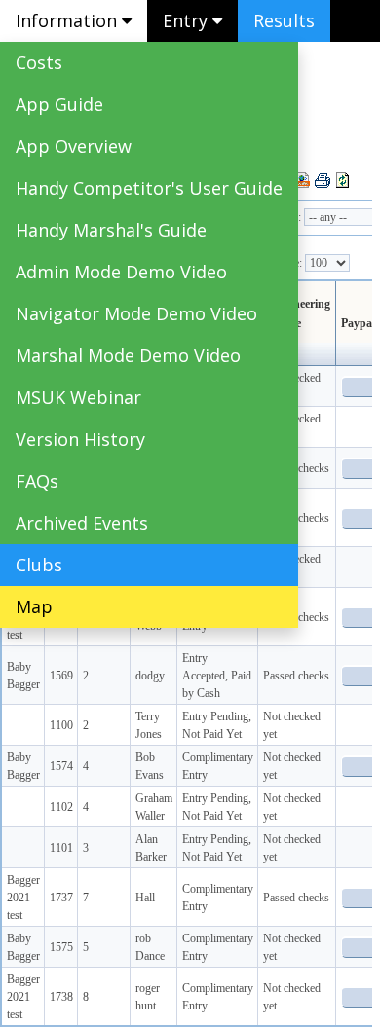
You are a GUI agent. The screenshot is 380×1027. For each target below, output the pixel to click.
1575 (61, 947)
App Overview (74, 146)
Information (69, 20)
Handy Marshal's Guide (111, 229)
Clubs (39, 564)
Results (284, 20)
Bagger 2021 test (23, 897)
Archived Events (82, 522)
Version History (80, 439)
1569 (61, 675)
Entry (187, 20)
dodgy (150, 675)
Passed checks (296, 675)
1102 (61, 807)
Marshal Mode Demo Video (128, 355)
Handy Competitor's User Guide (149, 188)
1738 (61, 997)
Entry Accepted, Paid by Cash (216, 675)
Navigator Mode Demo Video (136, 313)
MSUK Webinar (78, 397)
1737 (61, 897)
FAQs (37, 481)
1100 (61, 725)
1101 (61, 848)
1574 (61, 766)
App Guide (59, 104)
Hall (145, 897)
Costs (39, 62)
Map (34, 606)
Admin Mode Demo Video (121, 271)
